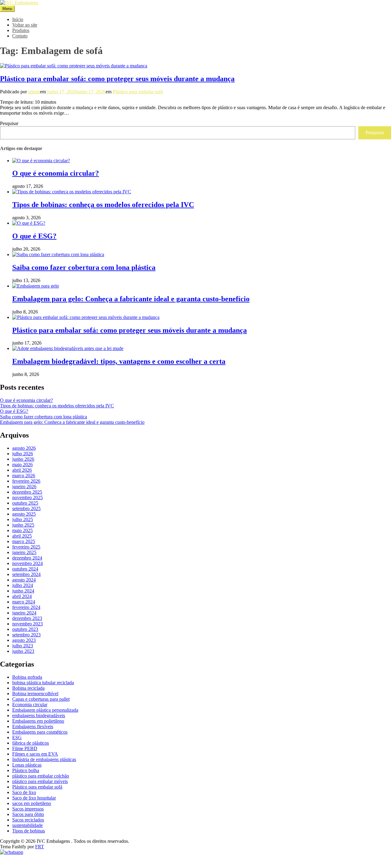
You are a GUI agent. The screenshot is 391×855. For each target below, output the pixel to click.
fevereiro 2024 (26, 607)
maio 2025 (22, 530)
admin (34, 91)
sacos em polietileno (31, 803)
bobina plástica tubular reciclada (43, 682)
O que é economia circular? (55, 173)
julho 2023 (22, 645)
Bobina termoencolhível (35, 693)
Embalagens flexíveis (32, 726)
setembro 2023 (26, 634)
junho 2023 (23, 651)
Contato (19, 35)
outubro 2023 (25, 629)
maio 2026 (22, 464)
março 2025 (23, 541)
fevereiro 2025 (26, 546)
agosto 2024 (24, 579)
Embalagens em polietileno (38, 721)
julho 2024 (22, 585)
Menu (7, 8)
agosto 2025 (24, 514)
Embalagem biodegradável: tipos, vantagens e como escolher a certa (118, 361)
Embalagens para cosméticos (40, 732)
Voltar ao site (24, 24)
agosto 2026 (24, 448)
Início (17, 19)
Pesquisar (9, 123)
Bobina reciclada (28, 688)
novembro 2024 (27, 563)
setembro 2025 (26, 508)
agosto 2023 (24, 640)
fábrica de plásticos (30, 743)
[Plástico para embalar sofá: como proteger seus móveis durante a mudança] (73, 65)
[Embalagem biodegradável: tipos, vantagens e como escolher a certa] (67, 348)
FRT (39, 846)
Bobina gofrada (27, 677)
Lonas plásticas (27, 764)
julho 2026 (22, 453)
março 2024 (23, 601)
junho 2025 (23, 525)
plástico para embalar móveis (40, 781)
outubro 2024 (25, 568)
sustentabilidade (27, 825)
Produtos (20, 30)
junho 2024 (23, 590)
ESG (17, 737)
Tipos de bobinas (28, 830)
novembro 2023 (27, 623)
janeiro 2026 (24, 486)
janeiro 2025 (24, 552)
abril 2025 (22, 535)
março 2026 (23, 475)
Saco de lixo (24, 792)
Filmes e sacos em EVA (35, 754)
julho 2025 (22, 519)
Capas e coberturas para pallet (41, 699)
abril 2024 (22, 596)
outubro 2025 (25, 503)
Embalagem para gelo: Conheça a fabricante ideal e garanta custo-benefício (131, 299)
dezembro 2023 (27, 618)
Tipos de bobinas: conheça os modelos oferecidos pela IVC (103, 205)
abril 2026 (22, 470)
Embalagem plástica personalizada (45, 710)
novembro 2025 (27, 497)
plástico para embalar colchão (40, 775)
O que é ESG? (34, 236)
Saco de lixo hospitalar (34, 797)
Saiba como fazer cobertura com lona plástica (83, 267)
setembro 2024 (26, 574)
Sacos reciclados (28, 819)
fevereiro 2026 (26, 481)
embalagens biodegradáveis (38, 715)
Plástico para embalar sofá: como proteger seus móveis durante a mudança (117, 79)
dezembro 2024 (27, 557)
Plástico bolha (25, 770)
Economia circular (29, 704)
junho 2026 (23, 459)
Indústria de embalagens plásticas (44, 759)
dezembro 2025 (27, 492)
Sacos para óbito (28, 814)
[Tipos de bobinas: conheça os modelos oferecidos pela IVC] (71, 191)
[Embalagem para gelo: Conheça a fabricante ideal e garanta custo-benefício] (35, 285)
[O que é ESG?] (28, 223)
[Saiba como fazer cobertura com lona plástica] (58, 254)
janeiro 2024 (24, 612)
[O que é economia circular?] (41, 160)
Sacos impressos (28, 808)
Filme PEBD (24, 748)
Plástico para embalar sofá (138, 91)
